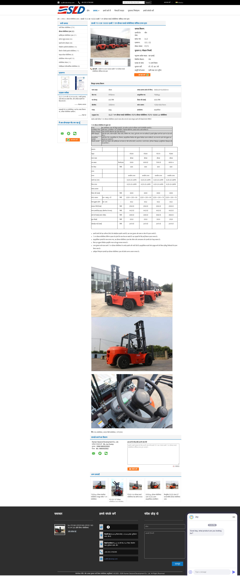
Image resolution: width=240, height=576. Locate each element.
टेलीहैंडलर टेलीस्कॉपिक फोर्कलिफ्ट (68, 66)
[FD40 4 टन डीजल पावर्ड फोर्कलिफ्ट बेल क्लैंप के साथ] (135, 485)
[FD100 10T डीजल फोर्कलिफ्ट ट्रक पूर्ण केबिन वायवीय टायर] (117, 487)
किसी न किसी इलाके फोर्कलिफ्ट (67, 51)
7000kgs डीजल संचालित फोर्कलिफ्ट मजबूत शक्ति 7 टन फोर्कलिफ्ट (99, 497)
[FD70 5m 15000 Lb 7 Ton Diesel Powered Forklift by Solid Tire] (110, 43)
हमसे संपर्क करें (148, 10)
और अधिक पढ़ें (72, 531)
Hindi (180, 3)
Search (147, 3)
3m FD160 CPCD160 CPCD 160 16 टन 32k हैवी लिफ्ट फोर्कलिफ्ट (80, 526)
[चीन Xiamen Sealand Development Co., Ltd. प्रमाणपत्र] (65, 83)
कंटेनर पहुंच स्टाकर (64, 39)
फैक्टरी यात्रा (119, 10)
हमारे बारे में (107, 10)
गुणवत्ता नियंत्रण (134, 10)
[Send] (234, 572)
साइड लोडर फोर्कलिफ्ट (65, 55)
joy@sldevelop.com (67, 3)
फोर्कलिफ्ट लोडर (63, 62)
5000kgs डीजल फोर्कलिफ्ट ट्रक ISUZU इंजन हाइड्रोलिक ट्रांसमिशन (153, 497)
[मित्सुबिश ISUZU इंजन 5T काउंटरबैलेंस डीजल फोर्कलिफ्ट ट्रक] (172, 485)
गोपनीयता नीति (79, 573)
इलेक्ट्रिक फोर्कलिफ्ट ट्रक (66, 35)
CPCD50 (120, 432)
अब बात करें (142, 75)
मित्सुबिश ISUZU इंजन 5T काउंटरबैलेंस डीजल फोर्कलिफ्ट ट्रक (172, 497)
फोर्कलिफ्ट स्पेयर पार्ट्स (65, 58)
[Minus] (233, 516)
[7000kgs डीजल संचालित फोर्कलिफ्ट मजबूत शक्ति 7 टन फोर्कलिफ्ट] (99, 485)
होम (88, 10)
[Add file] (190, 572)
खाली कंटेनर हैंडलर (64, 43)
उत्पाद (95, 10)
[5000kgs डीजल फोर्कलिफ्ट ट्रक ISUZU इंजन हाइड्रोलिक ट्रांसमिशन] (154, 485)
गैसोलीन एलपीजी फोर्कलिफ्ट (66, 47)
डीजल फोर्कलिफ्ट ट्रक (73, 19)
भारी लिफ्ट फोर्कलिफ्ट (64, 27)
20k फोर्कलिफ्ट (98, 432)
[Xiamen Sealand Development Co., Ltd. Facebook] (108, 527)
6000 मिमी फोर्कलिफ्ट (110, 432)
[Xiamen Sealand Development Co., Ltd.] (71, 10)
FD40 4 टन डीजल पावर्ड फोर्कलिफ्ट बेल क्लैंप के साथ (135, 496)
